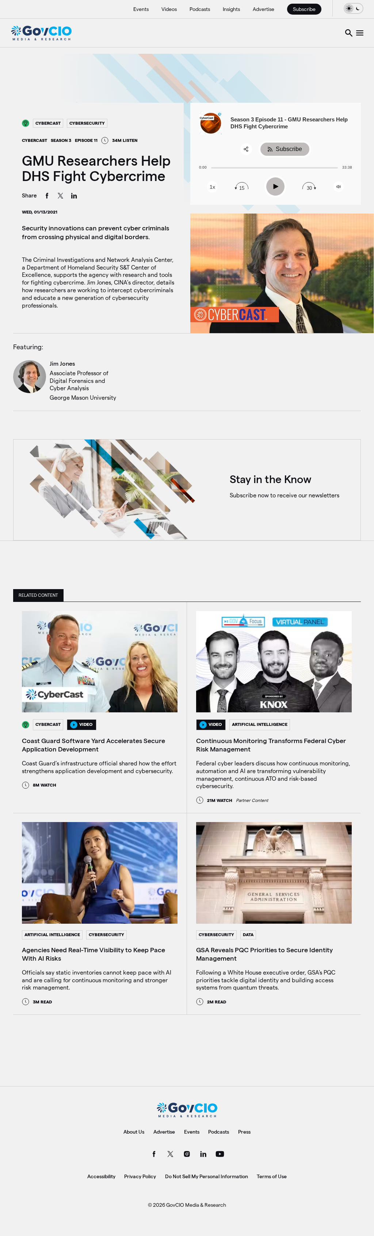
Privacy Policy (140, 1176)
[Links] (359, 33)
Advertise (263, 9)
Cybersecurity (87, 123)
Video (85, 724)
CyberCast (48, 123)
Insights (231, 9)
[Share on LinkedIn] (74, 197)
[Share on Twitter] (60, 197)
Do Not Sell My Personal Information (206, 1176)
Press (244, 1132)
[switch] (353, 8)
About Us (133, 1132)
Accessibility (101, 1176)
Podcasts (200, 9)
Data (248, 934)
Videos (169, 9)
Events (141, 9)
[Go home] (41, 33)
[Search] (348, 33)
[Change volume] (338, 186)
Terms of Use (272, 1176)
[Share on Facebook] (47, 197)
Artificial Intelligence (259, 724)
